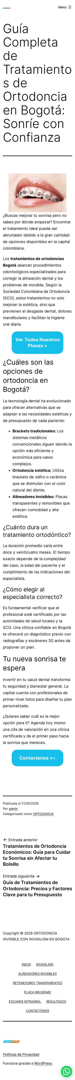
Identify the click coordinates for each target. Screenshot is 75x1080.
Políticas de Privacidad (21, 1054)
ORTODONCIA (43, 814)
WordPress (43, 1063)
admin (13, 809)
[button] (66, 1071)
